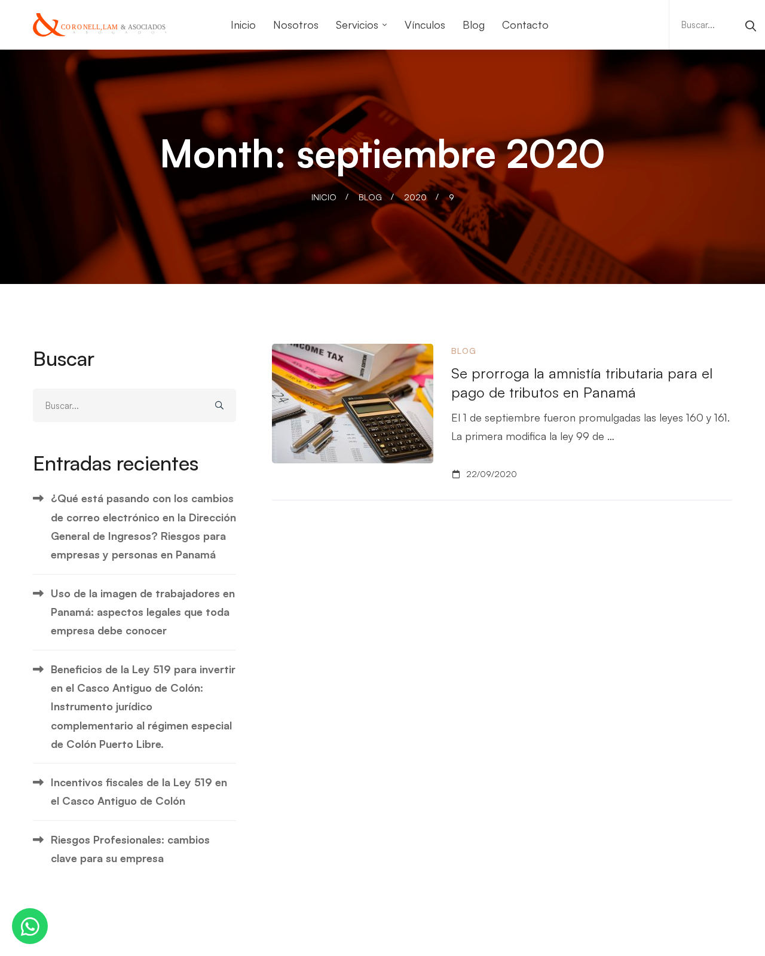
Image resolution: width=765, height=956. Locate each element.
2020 (415, 197)
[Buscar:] (717, 23)
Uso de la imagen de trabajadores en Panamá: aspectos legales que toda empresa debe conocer (143, 612)
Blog (370, 197)
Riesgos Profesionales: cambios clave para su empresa (130, 849)
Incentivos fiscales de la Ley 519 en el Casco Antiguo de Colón (139, 791)
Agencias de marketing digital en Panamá (531, 947)
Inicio (323, 197)
